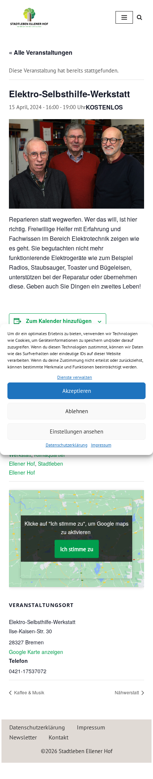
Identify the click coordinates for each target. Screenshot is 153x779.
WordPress (103, 769)
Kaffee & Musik (28, 692)
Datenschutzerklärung (66, 445)
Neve (44, 769)
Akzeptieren (76, 390)
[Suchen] (139, 17)
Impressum (101, 445)
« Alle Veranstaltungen (40, 52)
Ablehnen (76, 411)
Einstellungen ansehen (76, 431)
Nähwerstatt (127, 692)
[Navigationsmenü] (124, 17)
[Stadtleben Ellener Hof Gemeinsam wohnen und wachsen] (29, 17)
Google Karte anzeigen (36, 651)
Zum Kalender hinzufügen (59, 320)
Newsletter (23, 737)
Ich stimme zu (76, 548)
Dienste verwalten (74, 377)
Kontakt (58, 737)
